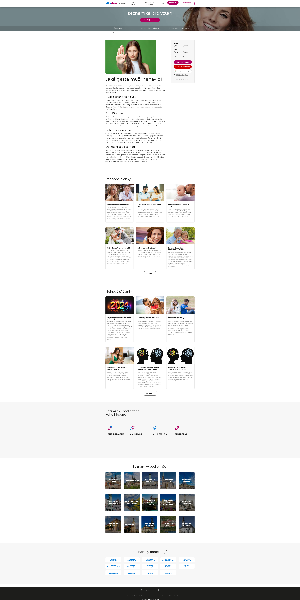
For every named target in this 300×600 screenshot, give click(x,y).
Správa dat (176, 595)
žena (186, 52)
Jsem (175, 49)
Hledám (176, 43)
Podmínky (171, 595)
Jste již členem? (182, 79)
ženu (186, 45)
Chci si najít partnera (150, 20)
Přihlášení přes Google (183, 71)
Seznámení (129, 595)
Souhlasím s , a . (182, 75)
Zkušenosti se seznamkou (149, 3)
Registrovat (172, 2)
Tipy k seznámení (133, 3)
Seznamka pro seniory (149, 595)
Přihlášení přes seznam (183, 66)
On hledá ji (141, 595)
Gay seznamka (158, 595)
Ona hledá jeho (135, 595)
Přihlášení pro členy (187, 3)
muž (177, 52)
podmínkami (184, 74)
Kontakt (162, 3)
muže (177, 45)
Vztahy (123, 32)
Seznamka (122, 3)
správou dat (178, 75)
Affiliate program (164, 595)
